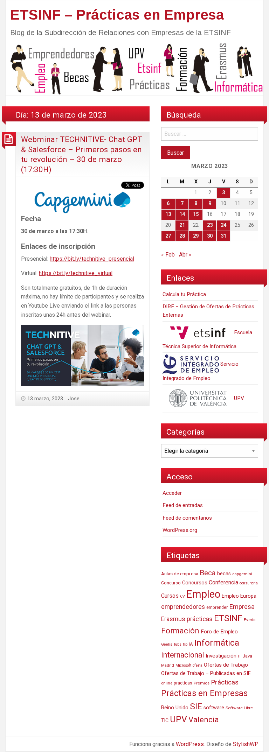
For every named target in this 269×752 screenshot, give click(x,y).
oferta (197, 665)
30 (210, 236)
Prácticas (225, 682)
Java (247, 656)
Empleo (203, 594)
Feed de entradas (183, 505)
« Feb (168, 254)
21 (182, 225)
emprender (217, 607)
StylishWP (245, 744)
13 (168, 214)
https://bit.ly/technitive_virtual (75, 273)
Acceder (172, 493)
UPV (238, 398)
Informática (216, 643)
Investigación (221, 656)
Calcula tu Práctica (184, 294)
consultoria (249, 583)
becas (224, 574)
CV (182, 596)
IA (191, 644)
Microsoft (183, 665)
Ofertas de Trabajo (226, 665)
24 (223, 225)
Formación (180, 630)
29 (196, 236)
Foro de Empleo (219, 631)
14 (182, 214)
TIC (164, 720)
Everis (249, 619)
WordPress (190, 744)
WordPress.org (180, 530)
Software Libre (239, 707)
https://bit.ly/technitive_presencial (92, 258)
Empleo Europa (239, 596)
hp (185, 644)
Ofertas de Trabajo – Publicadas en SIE (206, 673)
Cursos (170, 595)
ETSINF (228, 618)
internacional (182, 655)
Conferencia (223, 582)
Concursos (194, 582)
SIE (196, 706)
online (166, 683)
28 (182, 236)
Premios (201, 683)
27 (168, 236)
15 (196, 214)
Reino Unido (174, 707)
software (214, 708)
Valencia (203, 719)
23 (210, 225)
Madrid (167, 665)
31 (223, 236)
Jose (74, 398)
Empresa (242, 607)
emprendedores (183, 606)
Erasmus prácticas (187, 619)
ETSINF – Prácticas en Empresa (117, 14)
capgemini (242, 573)
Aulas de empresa (179, 573)
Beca (208, 573)
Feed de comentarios (187, 518)
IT (239, 656)
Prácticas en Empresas (204, 693)
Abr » (185, 254)
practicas (183, 683)
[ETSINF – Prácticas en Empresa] (134, 68)
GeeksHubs (171, 644)
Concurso (171, 582)
